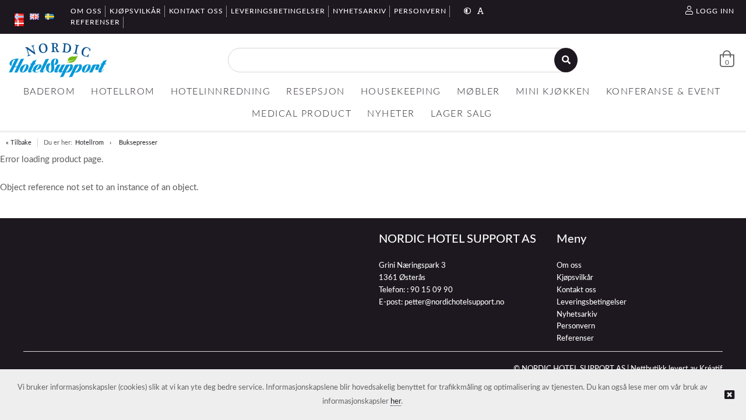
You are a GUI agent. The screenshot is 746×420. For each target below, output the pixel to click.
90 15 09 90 (431, 290)
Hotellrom (89, 142)
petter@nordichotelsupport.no (454, 302)
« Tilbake (18, 142)
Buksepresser (138, 142)
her (395, 401)
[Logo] (58, 60)
